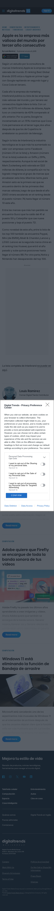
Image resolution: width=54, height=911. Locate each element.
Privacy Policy (43, 506)
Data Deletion (10, 506)
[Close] (48, 405)
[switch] (43, 464)
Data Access (27, 506)
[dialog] (27, 455)
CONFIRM (16, 495)
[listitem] (27, 457)
